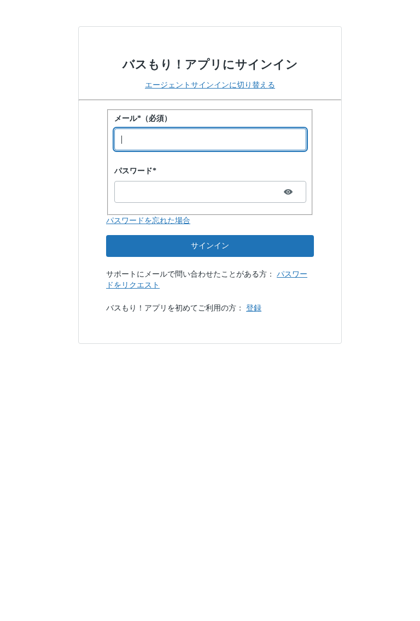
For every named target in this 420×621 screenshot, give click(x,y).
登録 (253, 308)
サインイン (210, 246)
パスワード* (135, 171)
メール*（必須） (143, 118)
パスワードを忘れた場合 (148, 220)
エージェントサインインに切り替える (210, 85)
